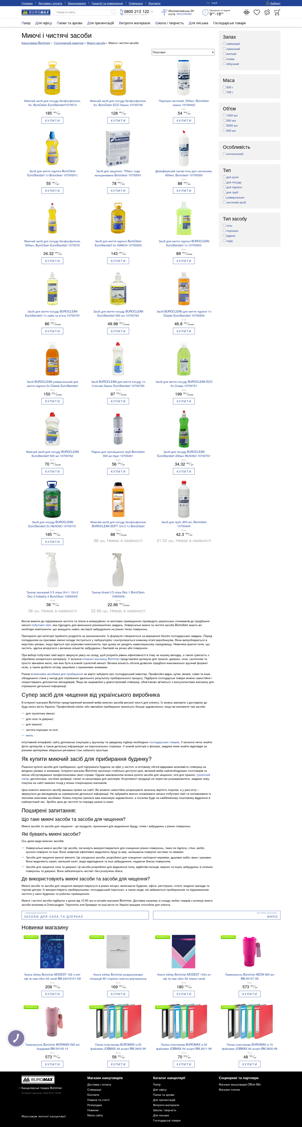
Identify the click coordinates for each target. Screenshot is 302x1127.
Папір (26, 22)
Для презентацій (100, 22)
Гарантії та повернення (107, 3)
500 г (229, 87)
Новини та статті (98, 1100)
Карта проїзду (184, 14)
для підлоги (234, 187)
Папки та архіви (69, 22)
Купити (52, 120)
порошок (232, 230)
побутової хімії (41, 625)
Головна (27, 3)
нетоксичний (234, 154)
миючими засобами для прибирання (58, 674)
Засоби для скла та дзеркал (53, 916)
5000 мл (231, 125)
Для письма (198, 22)
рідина (230, 236)
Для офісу (43, 22)
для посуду (233, 182)
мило (29, 735)
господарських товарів (164, 742)
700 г (229, 92)
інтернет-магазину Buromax (101, 659)
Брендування (77, 3)
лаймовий (233, 44)
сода (229, 241)
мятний (231, 54)
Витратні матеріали (134, 22)
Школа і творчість (169, 22)
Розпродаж (94, 1105)
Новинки (93, 1110)
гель (229, 226)
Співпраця (136, 3)
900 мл (231, 130)
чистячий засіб (236, 202)
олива (230, 59)
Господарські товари (229, 22)
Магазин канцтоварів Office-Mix (240, 1084)
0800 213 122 (136, 11)
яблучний (232, 64)
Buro (39, 12)
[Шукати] (113, 12)
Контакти (154, 3)
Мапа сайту (95, 1115)
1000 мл (231, 115)
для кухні (232, 177)
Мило (272, 916)
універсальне (235, 197)
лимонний (233, 49)
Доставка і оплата (50, 3)
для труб (232, 192)
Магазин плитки (229, 1089)
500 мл (231, 120)
